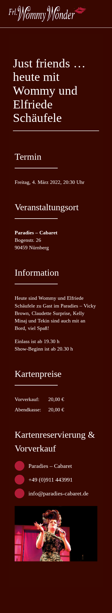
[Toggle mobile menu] (101, 16)
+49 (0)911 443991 (50, 479)
